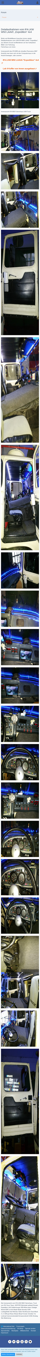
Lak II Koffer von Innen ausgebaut (19, 69)
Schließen (19, 1354)
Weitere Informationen (8, 1354)
